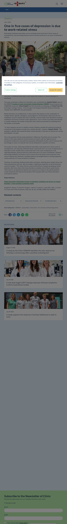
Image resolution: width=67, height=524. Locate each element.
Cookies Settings (10, 90)
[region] (33, 85)
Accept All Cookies (56, 90)
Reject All (41, 90)
